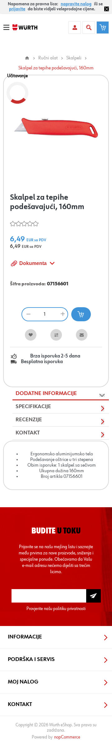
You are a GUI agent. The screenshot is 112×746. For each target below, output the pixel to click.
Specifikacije (33, 406)
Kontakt (28, 433)
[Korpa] (102, 27)
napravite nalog (76, 4)
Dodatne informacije (46, 393)
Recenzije (29, 420)
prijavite (17, 9)
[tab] (60, 393)
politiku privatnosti (69, 608)
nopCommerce (67, 737)
